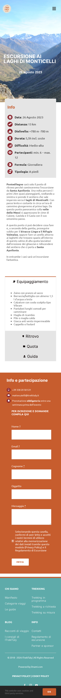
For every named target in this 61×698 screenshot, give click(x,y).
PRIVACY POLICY (21, 675)
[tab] (30, 281)
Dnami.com (37, 666)
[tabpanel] (30, 308)
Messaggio (19, 505)
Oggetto (16, 486)
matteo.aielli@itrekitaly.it (25, 395)
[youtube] (36, 685)
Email (16, 446)
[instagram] (30, 685)
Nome (16, 426)
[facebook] (24, 685)
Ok (49, 691)
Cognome (18, 466)
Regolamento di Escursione (31, 550)
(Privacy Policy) (33, 547)
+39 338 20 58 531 (21, 389)
